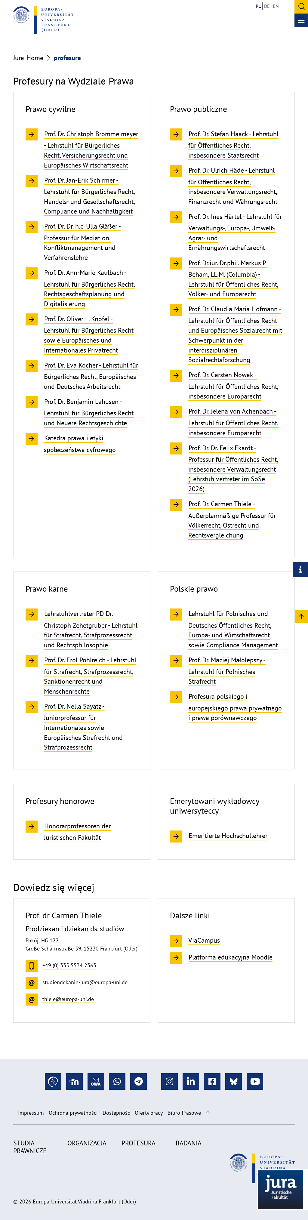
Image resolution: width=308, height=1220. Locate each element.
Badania (189, 1143)
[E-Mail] (96, 1081)
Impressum (31, 1112)
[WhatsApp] (117, 1081)
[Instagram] (169, 1081)
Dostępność (116, 1112)
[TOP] (301, 616)
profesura (139, 1143)
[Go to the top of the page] (208, 1112)
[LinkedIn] (191, 1081)
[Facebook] (212, 1081)
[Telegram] (138, 1081)
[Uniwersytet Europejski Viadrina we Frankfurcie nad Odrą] (43, 20)
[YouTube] (255, 1081)
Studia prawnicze (30, 1147)
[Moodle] (74, 1081)
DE (267, 6)
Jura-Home (28, 58)
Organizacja (86, 1143)
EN (276, 6)
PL (258, 6)
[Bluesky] (233, 1081)
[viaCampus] (53, 1081)
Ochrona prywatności (73, 1112)
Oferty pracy (149, 1112)
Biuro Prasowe (184, 1112)
